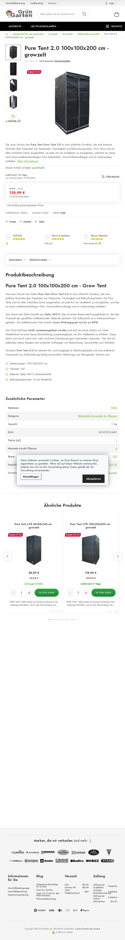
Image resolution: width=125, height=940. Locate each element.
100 (115, 456)
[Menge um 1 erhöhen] (29, 593)
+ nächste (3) (13, 121)
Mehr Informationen (28, 161)
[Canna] (63, 861)
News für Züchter (44, 890)
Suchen (84, 14)
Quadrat (112, 473)
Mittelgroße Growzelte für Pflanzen (97, 416)
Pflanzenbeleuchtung (46, 899)
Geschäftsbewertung (15, 3)
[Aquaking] (16, 852)
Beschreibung (15, 259)
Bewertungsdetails (62, 61)
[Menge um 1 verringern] (13, 593)
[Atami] (109, 861)
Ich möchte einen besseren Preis (25, 205)
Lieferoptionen (113, 176)
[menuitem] (17, 26)
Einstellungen (31, 476)
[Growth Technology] (92, 852)
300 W (113, 464)
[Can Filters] (61, 852)
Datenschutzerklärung (18, 895)
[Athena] (31, 852)
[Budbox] (78, 861)
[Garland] (77, 852)
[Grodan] (48, 861)
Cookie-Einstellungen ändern (87, 928)
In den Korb (46, 592)
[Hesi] (107, 852)
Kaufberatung (36, 3)
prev (7, 556)
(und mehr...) (82, 841)
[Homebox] (17, 861)
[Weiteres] (114, 26)
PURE (63, 212)
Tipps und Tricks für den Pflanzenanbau (47, 894)
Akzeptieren (93, 479)
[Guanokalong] (32, 861)
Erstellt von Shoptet (64, 932)
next (117, 556)
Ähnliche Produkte (38, 259)
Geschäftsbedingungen (19, 888)
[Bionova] (46, 852)
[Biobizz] (93, 861)
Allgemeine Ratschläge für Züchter (47, 885)
